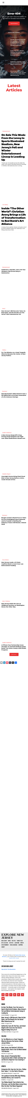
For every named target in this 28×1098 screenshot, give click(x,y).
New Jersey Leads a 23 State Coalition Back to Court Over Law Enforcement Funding (12, 564)
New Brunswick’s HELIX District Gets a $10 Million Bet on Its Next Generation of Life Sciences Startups (13, 395)
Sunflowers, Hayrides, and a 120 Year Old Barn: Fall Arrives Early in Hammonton (18, 63)
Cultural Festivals (6, 1031)
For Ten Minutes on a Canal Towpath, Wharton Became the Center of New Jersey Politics (13, 354)
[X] (18, 994)
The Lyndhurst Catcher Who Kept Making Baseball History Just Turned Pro (13, 1077)
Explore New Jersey (14, 958)
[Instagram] (3, 994)
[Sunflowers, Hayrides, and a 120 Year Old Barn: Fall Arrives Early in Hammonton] (5, 61)
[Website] (22, 994)
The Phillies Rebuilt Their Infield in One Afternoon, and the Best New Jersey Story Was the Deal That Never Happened (14, 1084)
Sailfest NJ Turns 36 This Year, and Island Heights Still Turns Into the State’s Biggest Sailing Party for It (13, 1028)
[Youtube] (3, 998)
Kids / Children (6, 601)
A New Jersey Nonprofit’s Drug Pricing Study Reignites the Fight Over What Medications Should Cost (13, 436)
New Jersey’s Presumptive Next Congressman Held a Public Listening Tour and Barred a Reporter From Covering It (13, 1058)
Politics (4, 350)
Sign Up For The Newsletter (8, 969)
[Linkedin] (6, 994)
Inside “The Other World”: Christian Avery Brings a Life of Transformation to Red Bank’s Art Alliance (17, 53)
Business (4, 391)
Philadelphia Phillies (6, 1073)
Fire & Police (5, 559)
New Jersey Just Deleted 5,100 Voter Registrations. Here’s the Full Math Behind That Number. (13, 1049)
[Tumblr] (14, 994)
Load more (13, 654)
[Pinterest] (10, 994)
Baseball (3, 1079)
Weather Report (6, 474)
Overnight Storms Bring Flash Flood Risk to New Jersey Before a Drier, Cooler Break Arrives (13, 478)
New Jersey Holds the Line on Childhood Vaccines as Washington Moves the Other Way (12, 605)
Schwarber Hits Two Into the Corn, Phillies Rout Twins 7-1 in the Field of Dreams (13, 1070)
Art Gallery (13, 48)
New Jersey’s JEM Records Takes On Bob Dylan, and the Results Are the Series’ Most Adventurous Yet (18, 73)
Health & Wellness (7, 432)
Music (12, 68)
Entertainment (14, 37)
